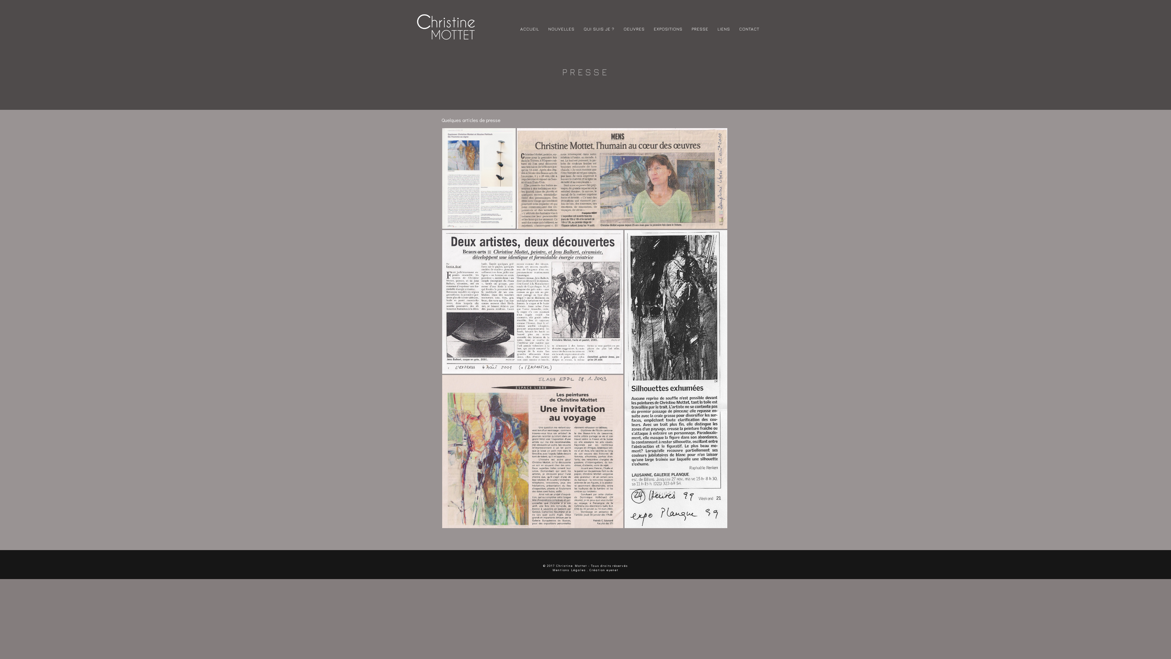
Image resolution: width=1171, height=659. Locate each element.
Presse (700, 28)
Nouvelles (561, 28)
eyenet (612, 570)
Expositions (668, 28)
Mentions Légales (569, 570)
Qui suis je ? (599, 28)
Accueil (529, 28)
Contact (749, 28)
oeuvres (634, 28)
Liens (724, 28)
